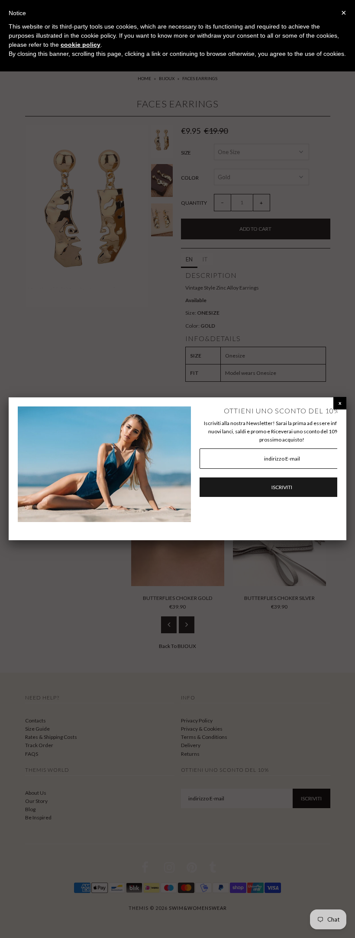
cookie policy (80, 44)
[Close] (339, 403)
